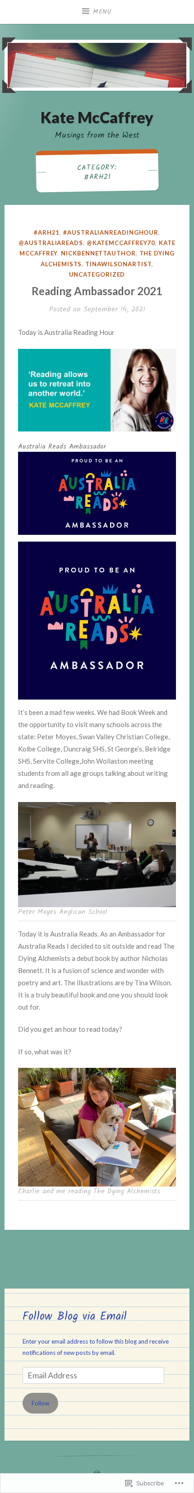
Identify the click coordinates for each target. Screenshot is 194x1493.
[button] (97, 390)
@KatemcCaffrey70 (121, 242)
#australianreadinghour (110, 232)
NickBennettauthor (98, 253)
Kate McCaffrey (97, 117)
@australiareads (50, 242)
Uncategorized (97, 274)
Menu (102, 12)
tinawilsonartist (118, 264)
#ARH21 (47, 232)
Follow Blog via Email (75, 1317)
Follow (40, 1403)
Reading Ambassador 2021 (97, 290)
